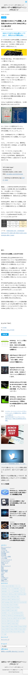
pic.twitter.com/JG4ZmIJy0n (14, 174)
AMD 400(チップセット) (7, 588)
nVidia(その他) (14, 623)
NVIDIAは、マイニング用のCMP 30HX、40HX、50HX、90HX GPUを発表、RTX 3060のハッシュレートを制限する (18, 345)
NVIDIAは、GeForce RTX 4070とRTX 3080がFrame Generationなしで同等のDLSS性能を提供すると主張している (18, 401)
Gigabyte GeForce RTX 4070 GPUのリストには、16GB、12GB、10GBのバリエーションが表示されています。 (18, 372)
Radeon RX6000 (13, 626)
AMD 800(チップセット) (19, 591)
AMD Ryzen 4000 (22, 594)
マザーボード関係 (6, 556)
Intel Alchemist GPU (18, 613)
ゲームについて (5, 561)
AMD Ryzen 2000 (12, 594)
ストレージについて (6, 559)
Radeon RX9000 (13, 629)
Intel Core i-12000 (12, 618)
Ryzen (3, 631)
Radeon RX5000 (5, 626)
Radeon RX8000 (5, 629)
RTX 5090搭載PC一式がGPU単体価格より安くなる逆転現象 (18, 503)
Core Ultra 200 (23, 602)
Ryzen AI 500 (16, 631)
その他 (3, 564)
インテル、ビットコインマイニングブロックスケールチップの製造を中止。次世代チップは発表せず (16, 413)
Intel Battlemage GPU (18, 615)
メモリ (3, 573)
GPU (2, 567)
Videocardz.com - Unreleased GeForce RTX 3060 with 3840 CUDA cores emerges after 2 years (14, 233)
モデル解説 (4, 579)
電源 (2, 574)
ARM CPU (16, 602)
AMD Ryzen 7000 (15, 596)
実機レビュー (4, 580)
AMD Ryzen (4, 594)
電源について (4, 563)
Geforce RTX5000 (15, 607)
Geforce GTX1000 (13, 604)
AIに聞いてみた (5, 552)
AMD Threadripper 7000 (7, 602)
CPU (2, 568)
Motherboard (4, 570)
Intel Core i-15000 (5, 621)
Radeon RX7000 (22, 626)
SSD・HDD (4, 571)
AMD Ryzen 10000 (6, 599)
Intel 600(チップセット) (7, 613)
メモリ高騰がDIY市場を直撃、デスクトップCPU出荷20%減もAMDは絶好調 (18, 526)
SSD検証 (3, 548)
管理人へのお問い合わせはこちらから (12, 651)
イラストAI (4, 550)
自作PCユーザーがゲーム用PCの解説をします (14, 667)
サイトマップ (5, 639)
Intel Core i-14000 (21, 618)
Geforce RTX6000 (6, 610)
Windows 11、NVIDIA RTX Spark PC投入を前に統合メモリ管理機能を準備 (18, 492)
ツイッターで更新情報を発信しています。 (14, 464)
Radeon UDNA (22, 629)
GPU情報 (4, 327)
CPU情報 (3, 553)
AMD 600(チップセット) (7, 591)
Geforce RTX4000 (6, 607)
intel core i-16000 (14, 621)
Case (2, 576)
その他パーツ (4, 577)
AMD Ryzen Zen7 (15, 599)
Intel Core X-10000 (6, 623)
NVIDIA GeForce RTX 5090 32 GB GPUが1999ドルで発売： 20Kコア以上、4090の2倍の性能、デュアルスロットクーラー (18, 386)
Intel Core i (4, 618)
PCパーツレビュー (6, 547)
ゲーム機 (4, 634)
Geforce (4, 330)
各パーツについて (6, 566)
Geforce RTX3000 (10, 330)
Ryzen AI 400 (9, 631)
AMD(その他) (4, 586)
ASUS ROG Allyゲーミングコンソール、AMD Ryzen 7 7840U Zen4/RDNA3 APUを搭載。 (15, 418)
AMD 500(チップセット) (19, 588)
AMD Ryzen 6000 (5, 596)
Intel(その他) (14, 610)
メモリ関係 (4, 558)
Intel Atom (10, 615)
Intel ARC (4, 615)
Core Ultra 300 (5, 604)
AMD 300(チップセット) (14, 586)
